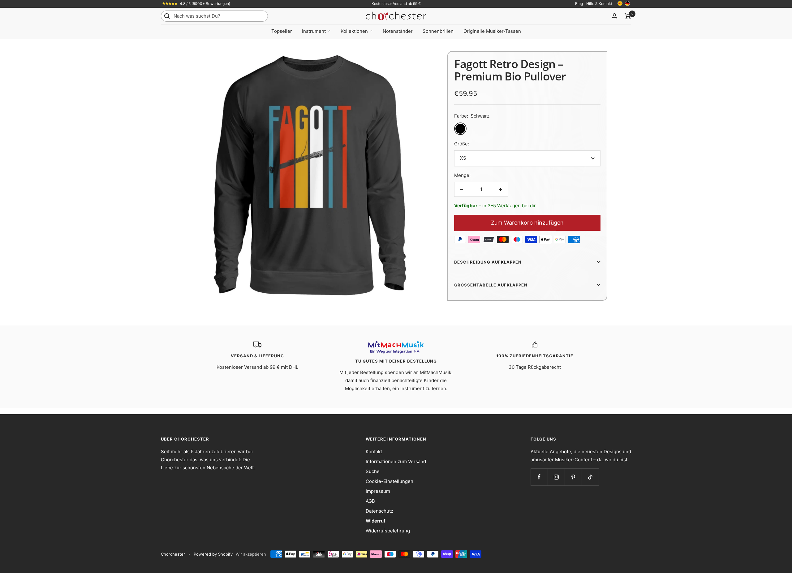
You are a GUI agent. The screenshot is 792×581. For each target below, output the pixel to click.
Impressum (378, 491)
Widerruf (375, 521)
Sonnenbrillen (438, 31)
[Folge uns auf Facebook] (539, 476)
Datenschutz (379, 511)
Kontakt (374, 451)
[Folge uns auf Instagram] (556, 476)
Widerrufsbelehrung (388, 531)
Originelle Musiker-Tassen (492, 31)
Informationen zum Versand (396, 461)
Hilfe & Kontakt (599, 3)
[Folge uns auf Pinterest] (573, 476)
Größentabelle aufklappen (490, 284)
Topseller (281, 31)
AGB (370, 501)
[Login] (614, 16)
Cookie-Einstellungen (389, 481)
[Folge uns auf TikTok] (590, 476)
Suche (373, 471)
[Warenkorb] (628, 16)
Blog (579, 3)
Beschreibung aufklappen (488, 262)
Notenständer (398, 31)
